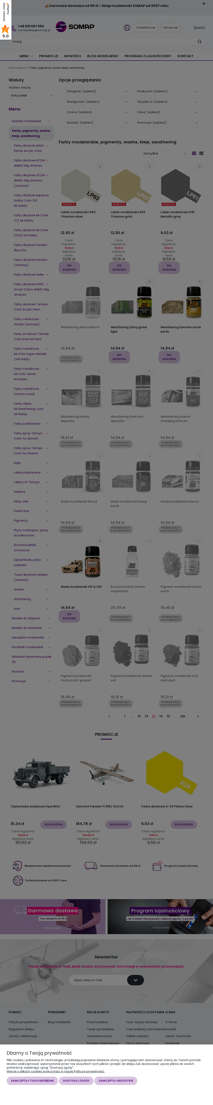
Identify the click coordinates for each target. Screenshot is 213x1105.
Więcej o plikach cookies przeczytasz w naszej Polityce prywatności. (56, 1071)
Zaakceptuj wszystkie (116, 1081)
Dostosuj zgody (76, 1081)
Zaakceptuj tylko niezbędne (32, 1081)
